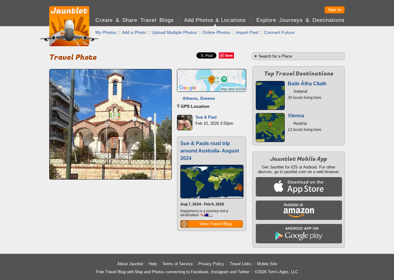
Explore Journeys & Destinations (300, 20)
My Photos (105, 32)
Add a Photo (134, 32)
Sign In (334, 9)
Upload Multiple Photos (174, 32)
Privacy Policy (211, 264)
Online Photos (216, 32)
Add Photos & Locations (215, 20)
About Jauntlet (130, 264)
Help (153, 264)
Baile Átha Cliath (307, 83)
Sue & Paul (206, 117)
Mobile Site (267, 264)
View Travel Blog (215, 223)
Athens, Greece (199, 98)
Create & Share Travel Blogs (134, 20)
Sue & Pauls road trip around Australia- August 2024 (209, 151)
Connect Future (279, 32)
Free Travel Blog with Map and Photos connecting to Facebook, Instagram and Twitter (172, 272)
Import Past (247, 32)
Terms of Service (177, 264)
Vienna (296, 115)
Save (229, 55)
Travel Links (240, 264)
